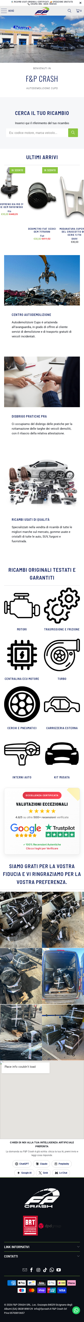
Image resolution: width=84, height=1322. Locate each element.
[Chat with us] (76, 1313)
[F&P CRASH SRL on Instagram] (38, 1270)
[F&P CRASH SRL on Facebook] (32, 1270)
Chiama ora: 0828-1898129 (44, 4)
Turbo (62, 659)
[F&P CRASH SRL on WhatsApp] (52, 1270)
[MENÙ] (2, 11)
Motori (22, 610)
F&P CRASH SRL (22, 1304)
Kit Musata (62, 758)
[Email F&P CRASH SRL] (25, 1270)
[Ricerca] (69, 11)
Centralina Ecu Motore (22, 659)
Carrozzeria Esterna (62, 708)
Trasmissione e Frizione (62, 610)
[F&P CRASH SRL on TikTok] (45, 1270)
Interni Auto (22, 758)
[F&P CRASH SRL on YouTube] (59, 1270)
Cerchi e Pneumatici (22, 708)
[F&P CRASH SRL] (42, 11)
